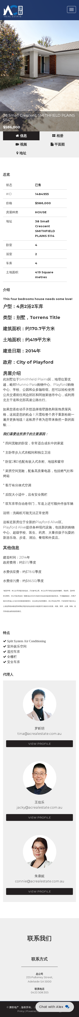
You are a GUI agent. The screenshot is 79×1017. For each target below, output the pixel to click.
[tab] (21, 135)
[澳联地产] (27, 5)
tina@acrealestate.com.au (39, 734)
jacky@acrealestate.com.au (39, 807)
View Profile (39, 744)
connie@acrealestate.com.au (39, 881)
